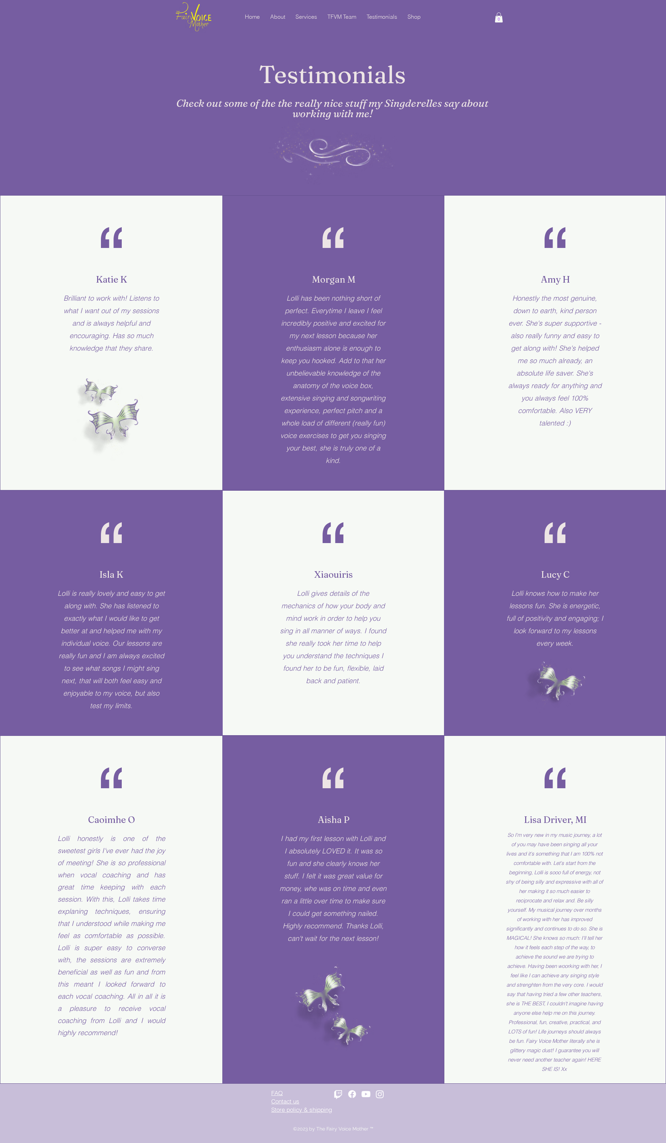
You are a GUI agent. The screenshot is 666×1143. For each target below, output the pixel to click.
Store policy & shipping (301, 1109)
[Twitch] (338, 1094)
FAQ (277, 1093)
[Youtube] (366, 1094)
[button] (499, 17)
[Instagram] (380, 1094)
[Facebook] (352, 1094)
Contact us (285, 1101)
